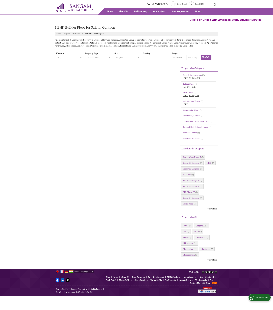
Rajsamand (200, 237)
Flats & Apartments (192, 75)
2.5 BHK (186, 87)
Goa (184, 231)
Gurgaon (66, 34)
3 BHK (191, 78)
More (197, 11)
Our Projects (159, 11)
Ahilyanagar (188, 243)
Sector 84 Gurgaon (191, 198)
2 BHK (185, 78)
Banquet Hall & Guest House (195, 127)
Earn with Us (156, 280)
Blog (108, 277)
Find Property (140, 11)
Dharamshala (189, 254)
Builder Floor (188, 83)
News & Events (186, 280)
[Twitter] (68, 279)
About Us (123, 11)
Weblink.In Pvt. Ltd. (85, 292)
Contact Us (195, 283)
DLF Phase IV (189, 192)
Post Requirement (180, 11)
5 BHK (185, 104)
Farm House (188, 92)
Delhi (185, 225)
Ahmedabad (188, 249)
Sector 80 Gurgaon (191, 186)
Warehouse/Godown (191, 115)
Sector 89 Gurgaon (191, 168)
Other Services (141, 280)
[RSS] (214, 283)
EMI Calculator (174, 277)
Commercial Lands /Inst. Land (196, 121)
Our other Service (208, 277)
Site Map (206, 283)
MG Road (187, 174)
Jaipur (196, 231)
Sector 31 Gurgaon (191, 180)
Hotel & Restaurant (191, 138)
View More (212, 208)
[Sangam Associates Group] (74, 8)
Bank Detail (111, 280)
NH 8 (209, 163)
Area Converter (190, 277)
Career (213, 280)
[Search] (214, 4)
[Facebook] (57, 279)
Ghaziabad (205, 249)
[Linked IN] (62, 279)
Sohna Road (188, 203)
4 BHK (197, 78)
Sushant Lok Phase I (192, 157)
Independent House (191, 101)
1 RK (197, 95)
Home (110, 11)
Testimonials (201, 280)
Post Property (138, 277)
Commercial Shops (191, 109)
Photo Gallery (125, 280)
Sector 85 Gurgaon (191, 163)
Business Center (190, 132)
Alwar (185, 237)
